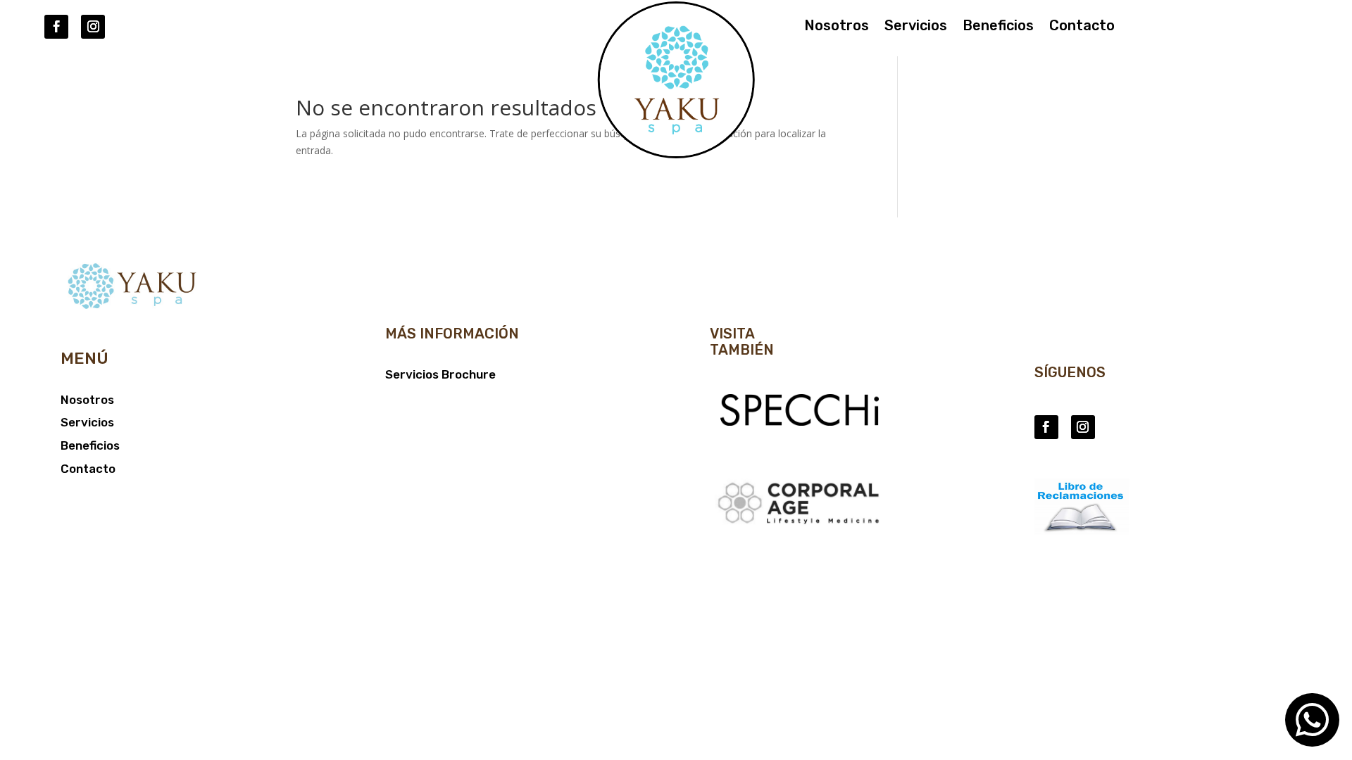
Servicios (915, 27)
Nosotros (836, 27)
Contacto (1082, 27)
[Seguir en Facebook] (56, 27)
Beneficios (998, 27)
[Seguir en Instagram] (93, 27)
